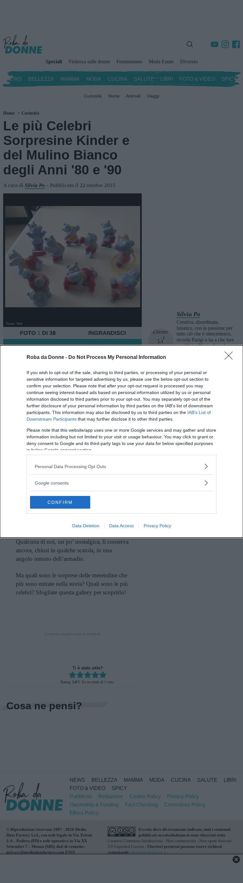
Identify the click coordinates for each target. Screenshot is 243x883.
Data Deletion (85, 525)
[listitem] (121, 466)
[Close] (231, 358)
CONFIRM (60, 502)
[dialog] (121, 441)
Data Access (121, 525)
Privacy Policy (157, 525)
